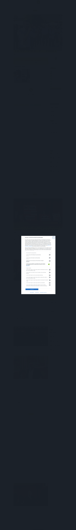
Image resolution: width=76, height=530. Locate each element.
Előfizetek (44, 267)
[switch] (49, 269)
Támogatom (39, 267)
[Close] (46, 259)
